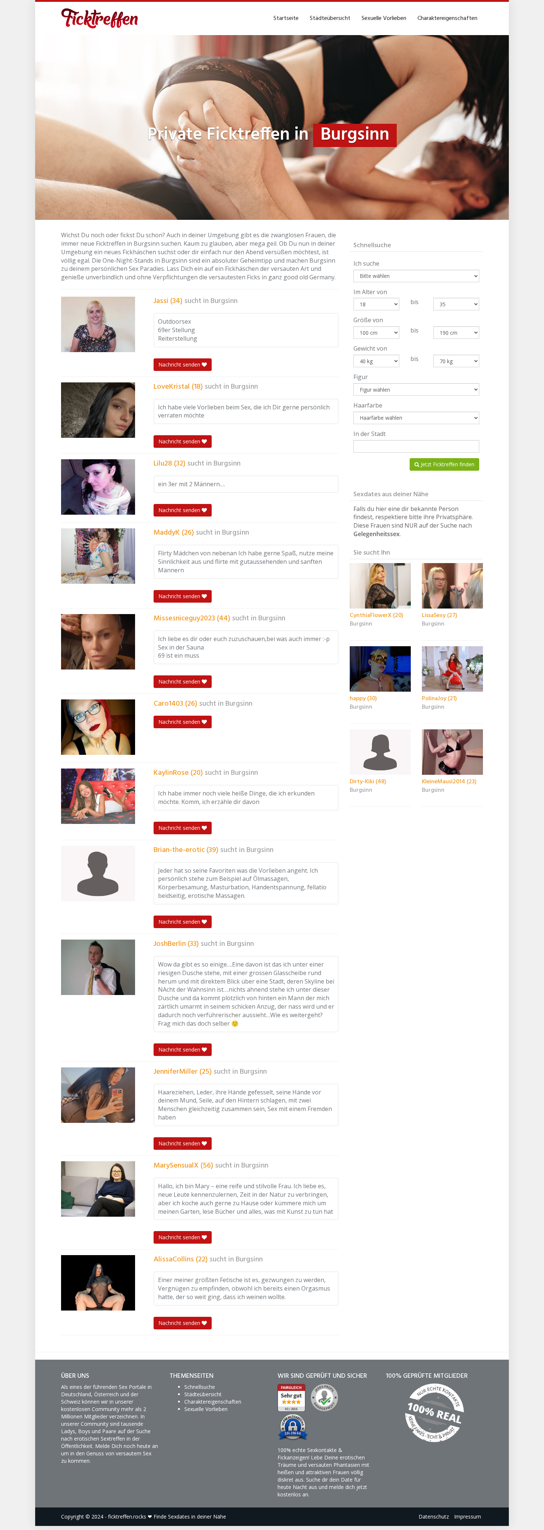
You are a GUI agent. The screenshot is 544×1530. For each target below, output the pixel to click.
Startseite (286, 18)
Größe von (368, 320)
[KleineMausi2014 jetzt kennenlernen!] (452, 752)
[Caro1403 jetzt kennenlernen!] (98, 727)
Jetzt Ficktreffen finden (446, 464)
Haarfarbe (367, 405)
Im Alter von (370, 292)
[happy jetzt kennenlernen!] (380, 669)
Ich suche (366, 263)
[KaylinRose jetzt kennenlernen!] (98, 796)
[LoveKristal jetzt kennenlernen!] (98, 410)
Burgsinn (224, 301)
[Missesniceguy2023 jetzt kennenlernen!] (98, 641)
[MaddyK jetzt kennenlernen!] (98, 556)
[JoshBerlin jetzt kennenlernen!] (98, 967)
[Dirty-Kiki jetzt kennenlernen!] (380, 752)
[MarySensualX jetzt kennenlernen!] (98, 1189)
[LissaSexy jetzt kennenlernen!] (452, 586)
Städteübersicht (330, 18)
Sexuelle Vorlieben (384, 18)
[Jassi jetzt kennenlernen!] (98, 324)
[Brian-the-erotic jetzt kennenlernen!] (98, 873)
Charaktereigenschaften (447, 18)
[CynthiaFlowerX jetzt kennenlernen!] (380, 586)
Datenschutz (434, 1516)
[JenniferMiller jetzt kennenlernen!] (98, 1095)
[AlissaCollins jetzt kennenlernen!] (98, 1283)
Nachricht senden (180, 364)
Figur (360, 377)
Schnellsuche (199, 1386)
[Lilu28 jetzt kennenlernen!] (98, 487)
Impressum (467, 1516)
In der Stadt (369, 434)
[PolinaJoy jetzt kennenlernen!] (452, 669)
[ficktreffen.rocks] (100, 18)
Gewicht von (370, 348)
